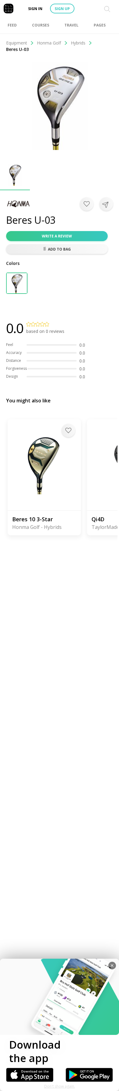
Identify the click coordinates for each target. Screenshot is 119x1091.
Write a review (57, 236)
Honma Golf (49, 43)
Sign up (62, 8)
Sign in (35, 8)
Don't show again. (59, 1086)
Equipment (16, 43)
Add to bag (59, 249)
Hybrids (78, 43)
